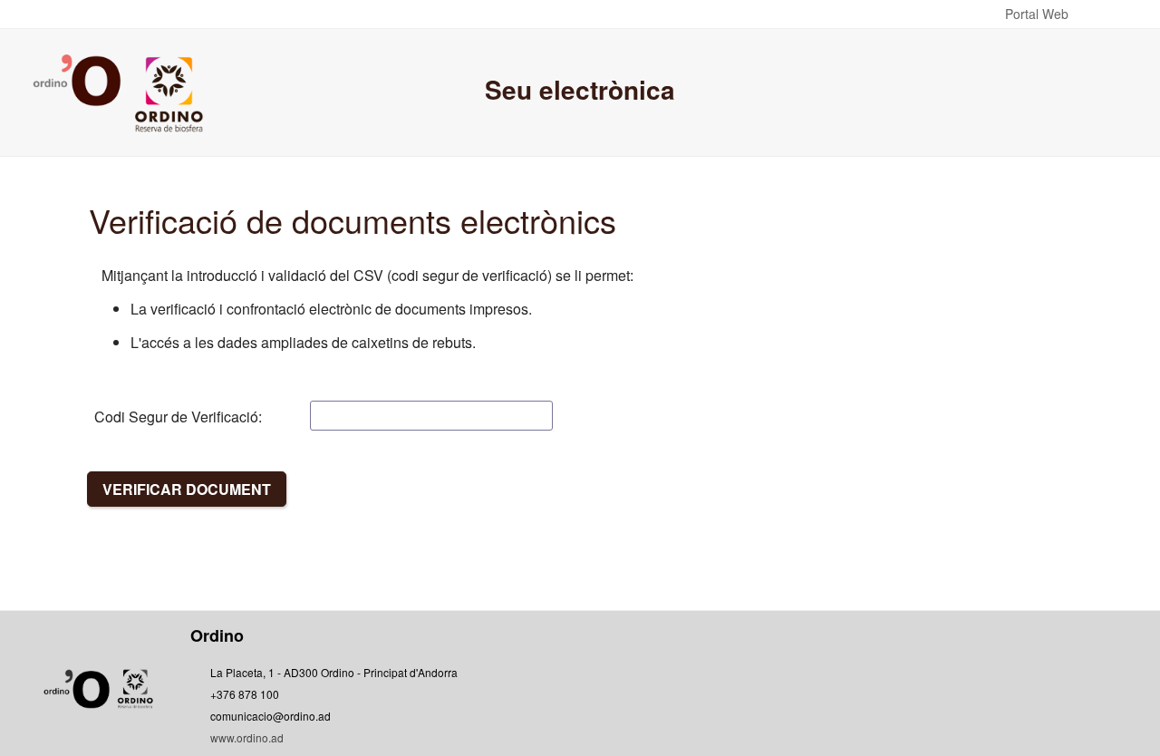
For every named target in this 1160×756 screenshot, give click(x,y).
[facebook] (782, 693)
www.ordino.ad (247, 737)
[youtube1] (874, 693)
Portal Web (1036, 13)
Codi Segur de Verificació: (178, 416)
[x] (828, 693)
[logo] (120, 92)
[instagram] (920, 693)
